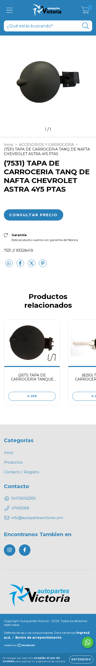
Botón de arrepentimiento (38, 637)
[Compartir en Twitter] (32, 265)
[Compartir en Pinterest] (43, 265)
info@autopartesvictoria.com (37, 517)
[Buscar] (86, 26)
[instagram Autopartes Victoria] (9, 550)
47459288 (20, 508)
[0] (85, 11)
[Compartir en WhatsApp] (9, 263)
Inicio (8, 144)
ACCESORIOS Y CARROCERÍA (46, 144)
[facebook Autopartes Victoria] (24, 550)
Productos (13, 462)
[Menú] (9, 10)
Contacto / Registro (21, 472)
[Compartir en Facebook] (20, 265)
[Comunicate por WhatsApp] (87, 642)
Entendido (81, 659)
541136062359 (24, 498)
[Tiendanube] (20, 646)
